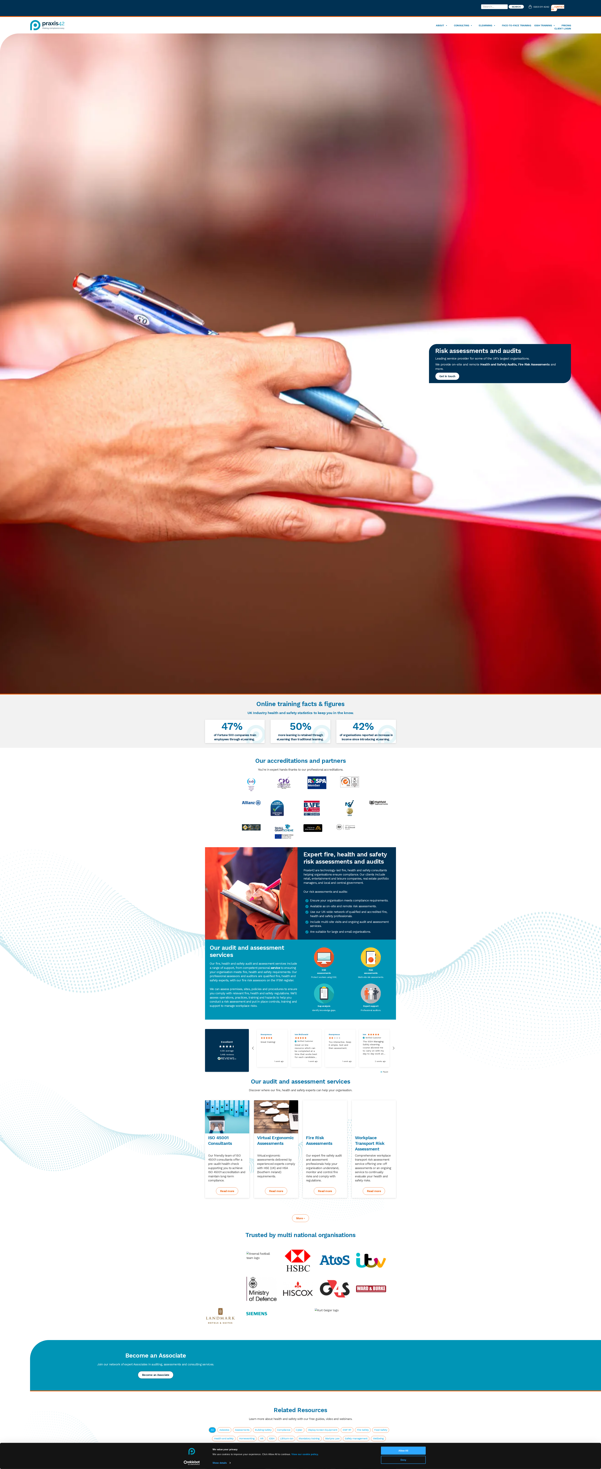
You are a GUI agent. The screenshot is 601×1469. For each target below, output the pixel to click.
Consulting (461, 25)
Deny (403, 1460)
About (440, 25)
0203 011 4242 (541, 6)
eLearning (485, 25)
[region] (323, 1048)
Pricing (566, 25)
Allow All (403, 1450)
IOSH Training (543, 25)
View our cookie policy (304, 1454)
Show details (220, 1462)
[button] (253, 1048)
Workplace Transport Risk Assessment (369, 1143)
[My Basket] (531, 7)
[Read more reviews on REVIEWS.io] (227, 1058)
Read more (227, 1191)
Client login (562, 29)
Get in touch (447, 376)
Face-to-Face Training (516, 25)
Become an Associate (155, 1374)
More (300, 1218)
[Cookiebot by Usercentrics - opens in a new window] (191, 1463)
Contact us (557, 7)
